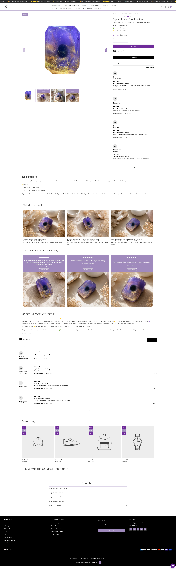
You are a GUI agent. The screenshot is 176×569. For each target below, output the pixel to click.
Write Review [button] (133, 57)
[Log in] (165, 6)
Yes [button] (123, 89)
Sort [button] (114, 63)
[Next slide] (106, 50)
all (119, 13)
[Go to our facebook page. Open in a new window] (130, 529)
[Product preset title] (38, 442)
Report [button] (126, 89)
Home (114, 13)
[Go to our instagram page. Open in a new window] (134, 529)
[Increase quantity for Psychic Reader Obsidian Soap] (126, 41)
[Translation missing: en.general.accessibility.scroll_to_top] (100, 562)
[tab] (149, 68)
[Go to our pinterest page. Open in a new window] (145, 529)
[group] (133, 51)
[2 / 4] (43, 95)
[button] (132, 168)
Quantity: (115, 38)
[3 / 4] (58, 95)
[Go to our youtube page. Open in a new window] (141, 529)
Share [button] (130, 89)
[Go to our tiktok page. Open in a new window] (138, 529)
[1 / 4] (28, 95)
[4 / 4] (72, 95)
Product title (25, 459)
